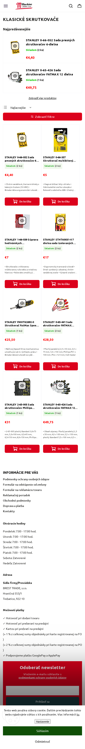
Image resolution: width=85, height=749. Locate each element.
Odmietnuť (42, 741)
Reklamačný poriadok (16, 495)
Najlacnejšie (18, 107)
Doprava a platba (13, 506)
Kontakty (9, 511)
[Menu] (6, 6)
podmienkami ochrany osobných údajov (42, 677)
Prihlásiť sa (42, 701)
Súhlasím (42, 731)
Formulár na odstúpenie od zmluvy (24, 484)
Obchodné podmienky (17, 500)
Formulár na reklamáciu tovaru (22, 490)
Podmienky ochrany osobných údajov (26, 479)
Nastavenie (42, 721)
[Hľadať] (71, 6)
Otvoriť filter (42, 117)
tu (78, 714)
